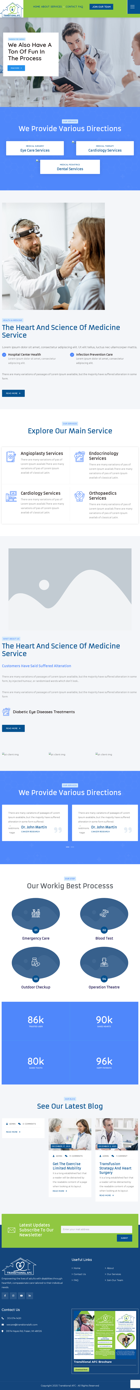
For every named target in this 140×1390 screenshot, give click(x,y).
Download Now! (81, 1369)
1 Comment (121, 1156)
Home (36, 6)
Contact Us (80, 1274)
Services (56, 6)
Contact (71, 6)
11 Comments (76, 1156)
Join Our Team (101, 6)
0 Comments (29, 1124)
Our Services (114, 1274)
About (45, 6)
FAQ (80, 6)
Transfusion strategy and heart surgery (115, 1168)
